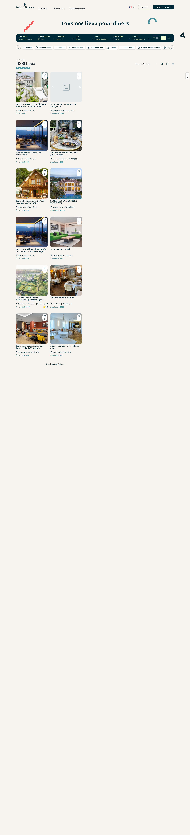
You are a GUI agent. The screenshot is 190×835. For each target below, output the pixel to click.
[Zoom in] (187, 74)
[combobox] (26, 39)
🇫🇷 (130, 7)
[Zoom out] (187, 77)
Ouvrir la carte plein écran (55, 364)
